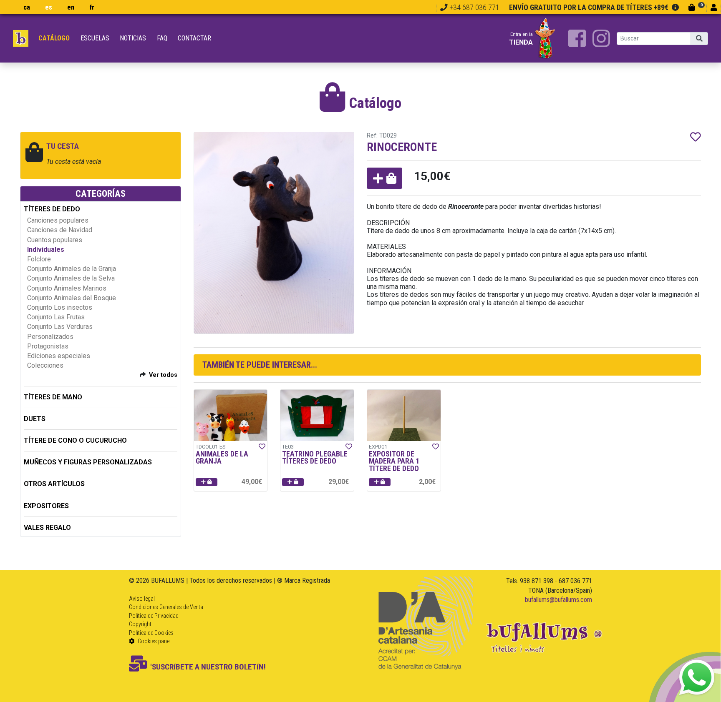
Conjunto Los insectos (59, 307)
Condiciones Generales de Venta (166, 607)
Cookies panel (153, 641)
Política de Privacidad (154, 615)
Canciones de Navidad (59, 230)
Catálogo (54, 38)
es (48, 7)
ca (26, 7)
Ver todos (163, 375)
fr (91, 7)
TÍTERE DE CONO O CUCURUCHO (75, 440)
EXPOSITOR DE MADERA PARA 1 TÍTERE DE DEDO (394, 461)
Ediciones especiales (58, 356)
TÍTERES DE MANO (53, 397)
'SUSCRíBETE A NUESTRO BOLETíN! (208, 667)
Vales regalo (47, 528)
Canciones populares (57, 220)
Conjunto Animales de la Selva (71, 278)
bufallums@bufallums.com (558, 600)
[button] (384, 178)
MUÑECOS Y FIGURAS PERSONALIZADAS (88, 462)
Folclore (39, 259)
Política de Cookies (151, 632)
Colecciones (45, 365)
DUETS (34, 419)
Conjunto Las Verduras (60, 327)
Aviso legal (142, 598)
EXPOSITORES (46, 506)
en (70, 7)
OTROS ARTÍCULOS (54, 484)
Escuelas (95, 38)
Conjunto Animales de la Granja (71, 269)
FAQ (162, 38)
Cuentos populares (54, 240)
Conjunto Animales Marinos (66, 288)
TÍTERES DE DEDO (52, 209)
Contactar (194, 38)
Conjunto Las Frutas (56, 317)
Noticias (133, 38)
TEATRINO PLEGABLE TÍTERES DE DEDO (315, 458)
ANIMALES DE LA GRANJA (222, 458)
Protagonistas (47, 346)
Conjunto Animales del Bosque (71, 298)
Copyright (140, 624)
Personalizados (50, 337)
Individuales (45, 249)
